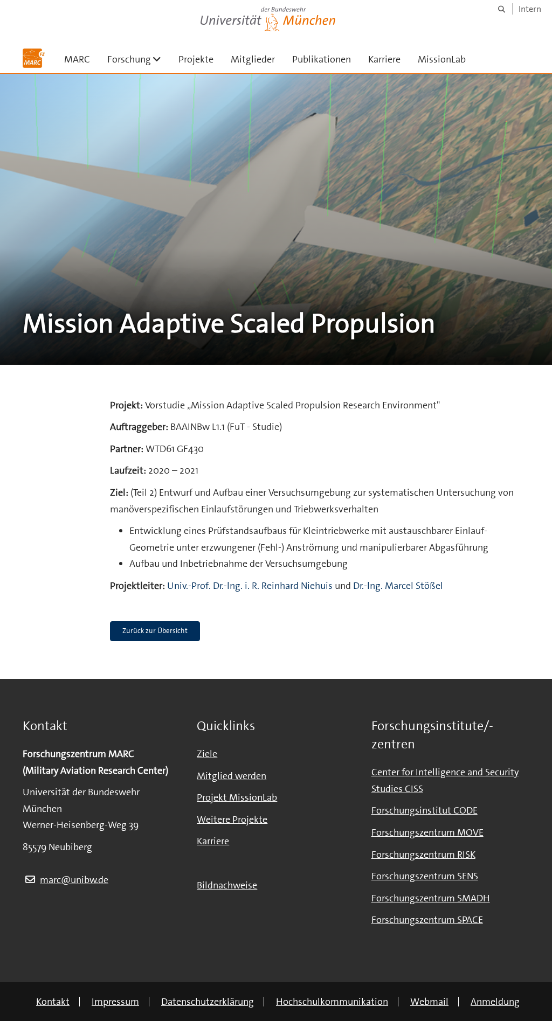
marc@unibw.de (74, 879)
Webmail (429, 1001)
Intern (530, 9)
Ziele (207, 753)
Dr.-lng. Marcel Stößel (398, 585)
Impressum (115, 1001)
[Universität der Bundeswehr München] (268, 17)
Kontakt (53, 1001)
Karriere (384, 59)
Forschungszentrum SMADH (430, 898)
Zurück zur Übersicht (155, 630)
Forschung (138, 59)
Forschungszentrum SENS (424, 876)
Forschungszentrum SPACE (427, 919)
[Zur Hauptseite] (34, 58)
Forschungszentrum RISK (423, 854)
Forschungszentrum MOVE (427, 832)
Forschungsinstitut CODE (424, 810)
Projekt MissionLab (237, 797)
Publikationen (321, 59)
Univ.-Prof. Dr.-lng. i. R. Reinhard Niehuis (250, 585)
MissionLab (442, 59)
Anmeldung (495, 1001)
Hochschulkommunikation (332, 1001)
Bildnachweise (227, 885)
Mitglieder (253, 59)
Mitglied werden (231, 775)
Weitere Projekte (232, 819)
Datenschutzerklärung (207, 1001)
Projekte (195, 59)
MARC (77, 59)
